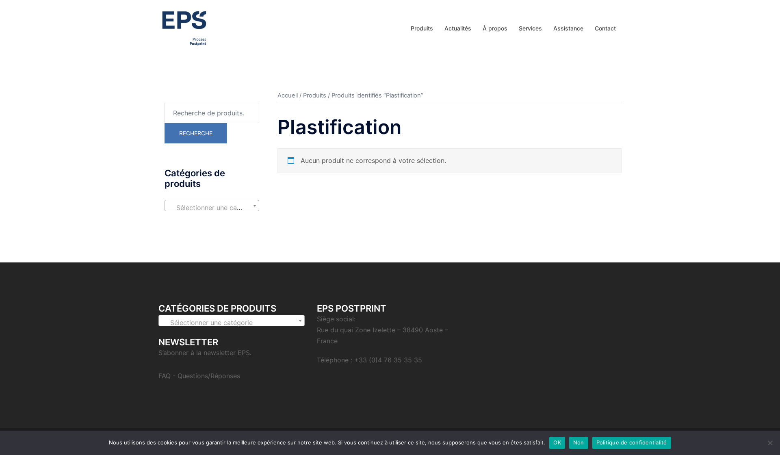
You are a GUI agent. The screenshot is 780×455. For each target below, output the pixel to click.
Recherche (195, 133)
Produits (422, 28)
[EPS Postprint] (184, 28)
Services (530, 28)
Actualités (457, 28)
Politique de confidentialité (631, 442)
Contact (605, 28)
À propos (495, 28)
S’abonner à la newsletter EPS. (204, 353)
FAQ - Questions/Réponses (199, 376)
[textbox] (212, 207)
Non (578, 442)
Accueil (287, 95)
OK (557, 442)
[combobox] (212, 205)
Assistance (568, 28)
